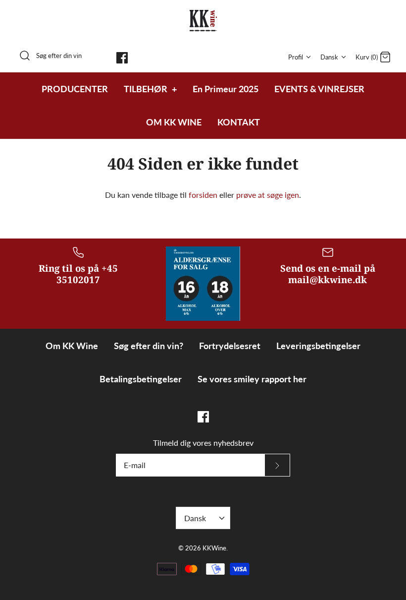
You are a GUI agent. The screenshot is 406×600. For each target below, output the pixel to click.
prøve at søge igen (267, 194)
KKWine (214, 548)
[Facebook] (122, 57)
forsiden (203, 194)
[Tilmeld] (277, 465)
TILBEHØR (150, 88)
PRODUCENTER (75, 88)
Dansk (329, 57)
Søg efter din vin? (148, 345)
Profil (295, 57)
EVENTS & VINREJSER (319, 88)
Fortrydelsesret (229, 345)
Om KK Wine (72, 345)
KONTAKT (238, 122)
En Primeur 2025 (225, 88)
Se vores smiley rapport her (252, 378)
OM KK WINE (174, 122)
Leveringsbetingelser (318, 345)
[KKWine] (203, 20)
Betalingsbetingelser (141, 378)
